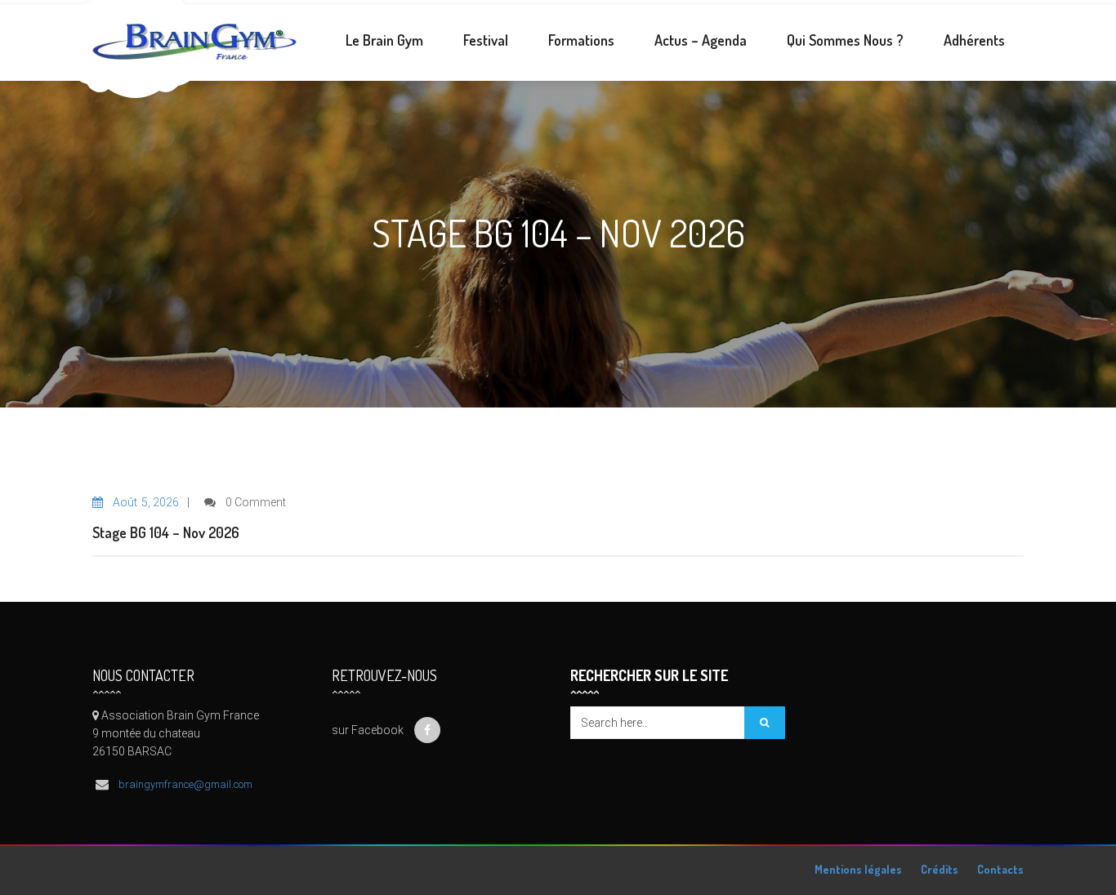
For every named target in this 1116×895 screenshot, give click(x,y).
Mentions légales (858, 869)
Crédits (939, 869)
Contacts (1000, 869)
